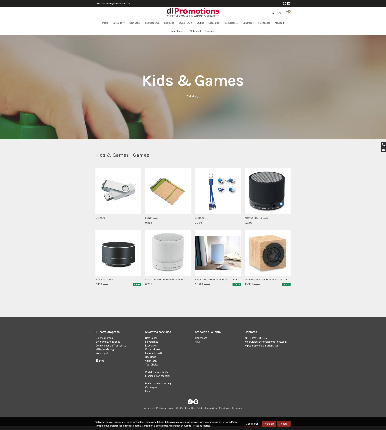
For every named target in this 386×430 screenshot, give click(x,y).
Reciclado (150, 356)
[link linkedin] (288, 3)
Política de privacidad (207, 408)
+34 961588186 (257, 337)
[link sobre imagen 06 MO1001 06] (118, 191)
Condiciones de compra (230, 408)
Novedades (151, 341)
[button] (118, 23)
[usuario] (280, 12)
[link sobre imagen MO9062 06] (168, 253)
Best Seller (151, 337)
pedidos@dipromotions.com (263, 345)
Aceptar (284, 423)
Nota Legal (101, 353)
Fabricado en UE (154, 353)
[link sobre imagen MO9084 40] (268, 253)
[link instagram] (284, 3)
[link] (193, 13)
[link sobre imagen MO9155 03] (118, 253)
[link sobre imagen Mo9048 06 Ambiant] (218, 253)
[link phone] (383, 144)
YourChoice (151, 364)
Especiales (151, 345)
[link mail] (383, 149)
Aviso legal (149, 408)
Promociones (152, 349)
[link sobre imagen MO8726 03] (268, 191)
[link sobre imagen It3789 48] (168, 191)
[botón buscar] (273, 12)
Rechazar (269, 423)
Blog (101, 360)
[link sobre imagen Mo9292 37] (218, 191)
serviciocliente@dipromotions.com (114, 3)
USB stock (151, 360)
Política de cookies (165, 408)
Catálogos (151, 387)
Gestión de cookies (185, 408)
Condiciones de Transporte (110, 345)
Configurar (252, 423)
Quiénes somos (104, 337)
